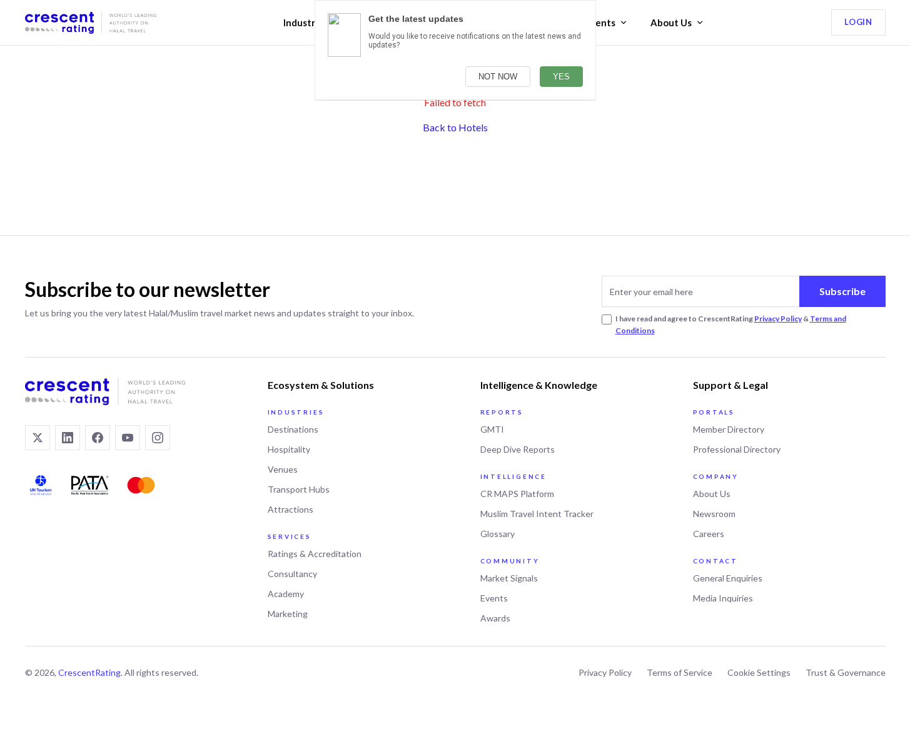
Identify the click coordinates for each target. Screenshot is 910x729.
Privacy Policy (778, 318)
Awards (495, 618)
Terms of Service (679, 672)
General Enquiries (727, 578)
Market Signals (509, 578)
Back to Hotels (455, 127)
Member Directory (728, 429)
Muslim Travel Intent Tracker (537, 513)
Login (858, 22)
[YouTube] (127, 437)
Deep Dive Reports (517, 449)
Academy (286, 593)
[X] (37, 437)
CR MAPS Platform (517, 493)
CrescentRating (89, 672)
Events (600, 22)
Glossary (497, 533)
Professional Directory (737, 449)
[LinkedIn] (67, 437)
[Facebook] (97, 437)
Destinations (293, 429)
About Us (671, 22)
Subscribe (842, 291)
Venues (283, 469)
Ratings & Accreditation (314, 553)
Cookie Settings (759, 672)
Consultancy (292, 573)
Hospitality (289, 449)
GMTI (492, 429)
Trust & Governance (846, 672)
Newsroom (714, 513)
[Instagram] (157, 437)
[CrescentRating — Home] (90, 22)
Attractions (290, 509)
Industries (305, 22)
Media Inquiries (723, 598)
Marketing (288, 613)
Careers (708, 533)
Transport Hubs (299, 489)
